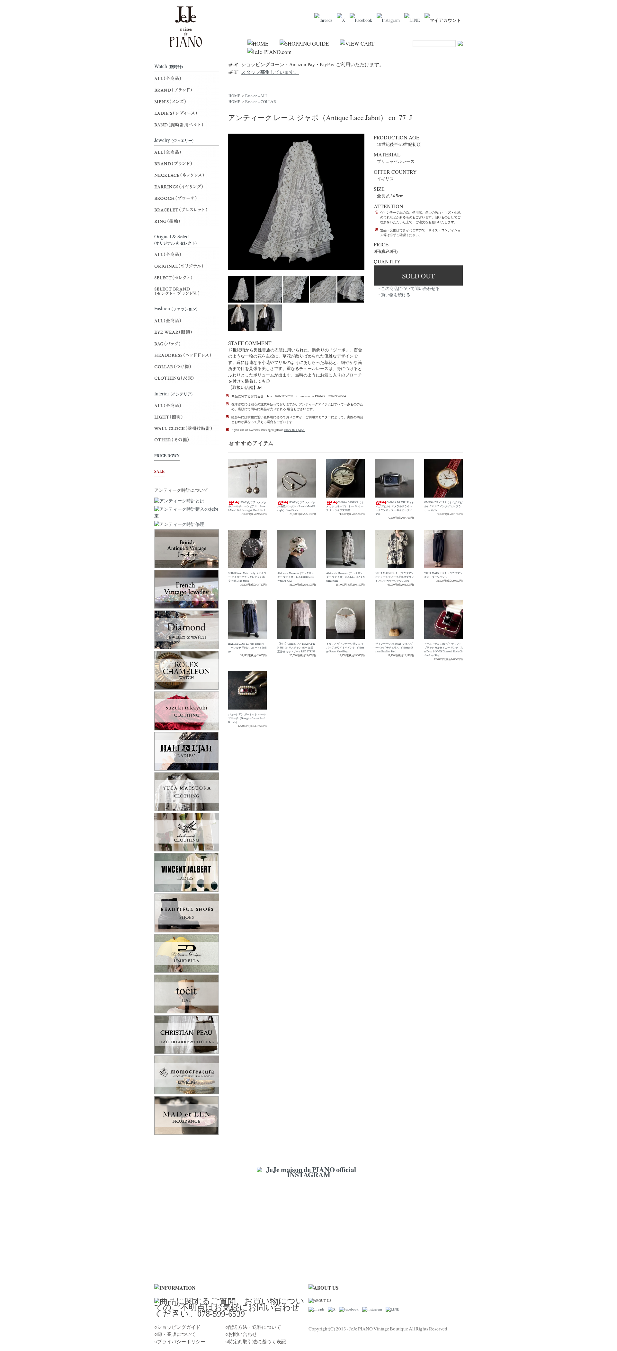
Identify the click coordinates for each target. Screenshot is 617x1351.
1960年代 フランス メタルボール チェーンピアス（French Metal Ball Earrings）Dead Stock (247, 506)
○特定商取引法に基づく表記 (255, 1341)
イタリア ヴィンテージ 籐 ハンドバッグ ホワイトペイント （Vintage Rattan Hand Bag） (345, 647)
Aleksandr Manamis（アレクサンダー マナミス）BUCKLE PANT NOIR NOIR (345, 577)
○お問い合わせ (241, 1334)
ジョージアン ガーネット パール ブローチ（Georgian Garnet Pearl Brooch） (246, 718)
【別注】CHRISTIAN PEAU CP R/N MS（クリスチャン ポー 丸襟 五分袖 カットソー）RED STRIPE (296, 647)
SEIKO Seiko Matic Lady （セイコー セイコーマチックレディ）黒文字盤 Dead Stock (247, 577)
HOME (234, 96)
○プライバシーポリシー (179, 1341)
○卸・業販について (175, 1334)
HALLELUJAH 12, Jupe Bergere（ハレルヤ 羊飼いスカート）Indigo (247, 647)
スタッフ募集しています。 (270, 72)
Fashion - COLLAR (260, 102)
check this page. (294, 430)
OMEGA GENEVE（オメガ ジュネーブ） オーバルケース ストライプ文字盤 (344, 506)
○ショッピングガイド (177, 1327)
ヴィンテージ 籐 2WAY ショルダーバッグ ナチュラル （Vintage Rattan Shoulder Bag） (394, 647)
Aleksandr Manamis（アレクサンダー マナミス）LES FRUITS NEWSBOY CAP (295, 577)
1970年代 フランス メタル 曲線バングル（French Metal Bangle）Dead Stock (296, 506)
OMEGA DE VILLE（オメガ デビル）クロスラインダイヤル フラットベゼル (443, 506)
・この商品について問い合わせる (408, 288)
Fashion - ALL (256, 96)
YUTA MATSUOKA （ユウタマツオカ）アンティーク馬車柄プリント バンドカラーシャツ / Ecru (394, 577)
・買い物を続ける (393, 294)
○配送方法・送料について (253, 1327)
